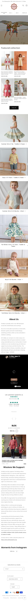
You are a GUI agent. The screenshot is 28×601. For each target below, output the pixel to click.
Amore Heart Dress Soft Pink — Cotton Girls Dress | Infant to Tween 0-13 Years (7, 73)
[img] (14, 397)
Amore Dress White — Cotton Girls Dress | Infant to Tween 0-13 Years (20, 98)
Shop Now (14, 379)
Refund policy (23, 595)
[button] (11, 13)
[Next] (27, 300)
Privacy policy (6, 597)
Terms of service (13, 597)
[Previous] (0, 300)
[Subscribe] (22, 569)
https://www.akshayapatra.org (9, 539)
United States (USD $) (13, 579)
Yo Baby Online (8, 595)
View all (14, 107)
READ (25, 463)
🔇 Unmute (14, 382)
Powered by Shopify (15, 595)
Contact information (22, 597)
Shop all (14, 30)
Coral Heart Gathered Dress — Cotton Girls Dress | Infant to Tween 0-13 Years (7, 100)
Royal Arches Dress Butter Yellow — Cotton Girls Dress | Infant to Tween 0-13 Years (20, 73)
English (13, 587)
